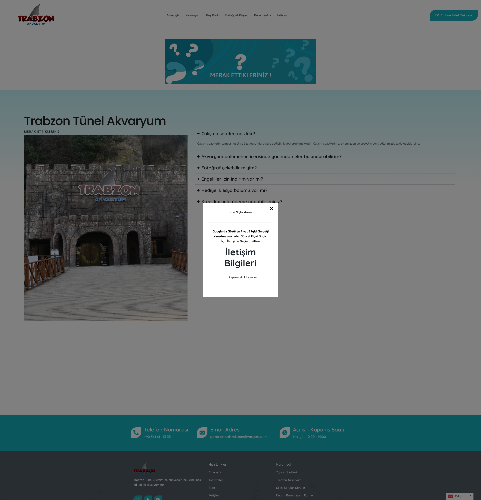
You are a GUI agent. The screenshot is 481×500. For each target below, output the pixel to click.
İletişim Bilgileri (240, 257)
